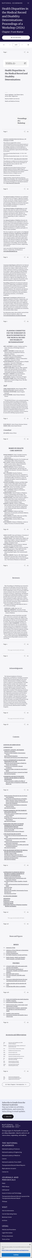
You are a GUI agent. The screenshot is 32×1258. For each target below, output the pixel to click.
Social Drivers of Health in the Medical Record (15, 856)
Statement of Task (9, 947)
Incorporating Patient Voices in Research (14, 831)
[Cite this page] (28, 52)
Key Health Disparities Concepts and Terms (15, 954)
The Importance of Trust (10, 893)
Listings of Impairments (10, 953)
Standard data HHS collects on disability (14, 986)
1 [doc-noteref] (23, 341)
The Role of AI (7, 892)
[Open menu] (28, 3)
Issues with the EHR (9, 829)
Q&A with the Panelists (10, 773)
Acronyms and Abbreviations (16, 1035)
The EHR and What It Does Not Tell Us (13, 854)
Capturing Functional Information (12, 876)
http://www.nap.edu (7, 165)
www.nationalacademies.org (10, 251)
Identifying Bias (8, 887)
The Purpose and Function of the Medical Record (16, 757)
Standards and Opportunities (11, 858)
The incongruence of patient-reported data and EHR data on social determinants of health (15, 1009)
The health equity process (11, 973)
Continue (15, 1255)
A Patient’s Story (8, 816)
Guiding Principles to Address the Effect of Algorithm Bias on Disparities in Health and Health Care (15, 782)
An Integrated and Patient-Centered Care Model (15, 772)
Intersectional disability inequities (13, 1002)
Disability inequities (9, 1000)
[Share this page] (25, 52)
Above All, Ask (7, 889)
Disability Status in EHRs (10, 853)
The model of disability (15, 971)
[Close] (30, 1244)
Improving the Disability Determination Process (16, 890)
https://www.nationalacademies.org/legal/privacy (15, 1250)
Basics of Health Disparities (11, 756)
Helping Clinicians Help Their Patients (13, 828)
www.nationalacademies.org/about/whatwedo (14, 315)
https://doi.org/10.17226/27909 (20, 158)
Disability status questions (11, 1013)
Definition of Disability (10, 751)
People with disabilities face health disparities (16, 999)
